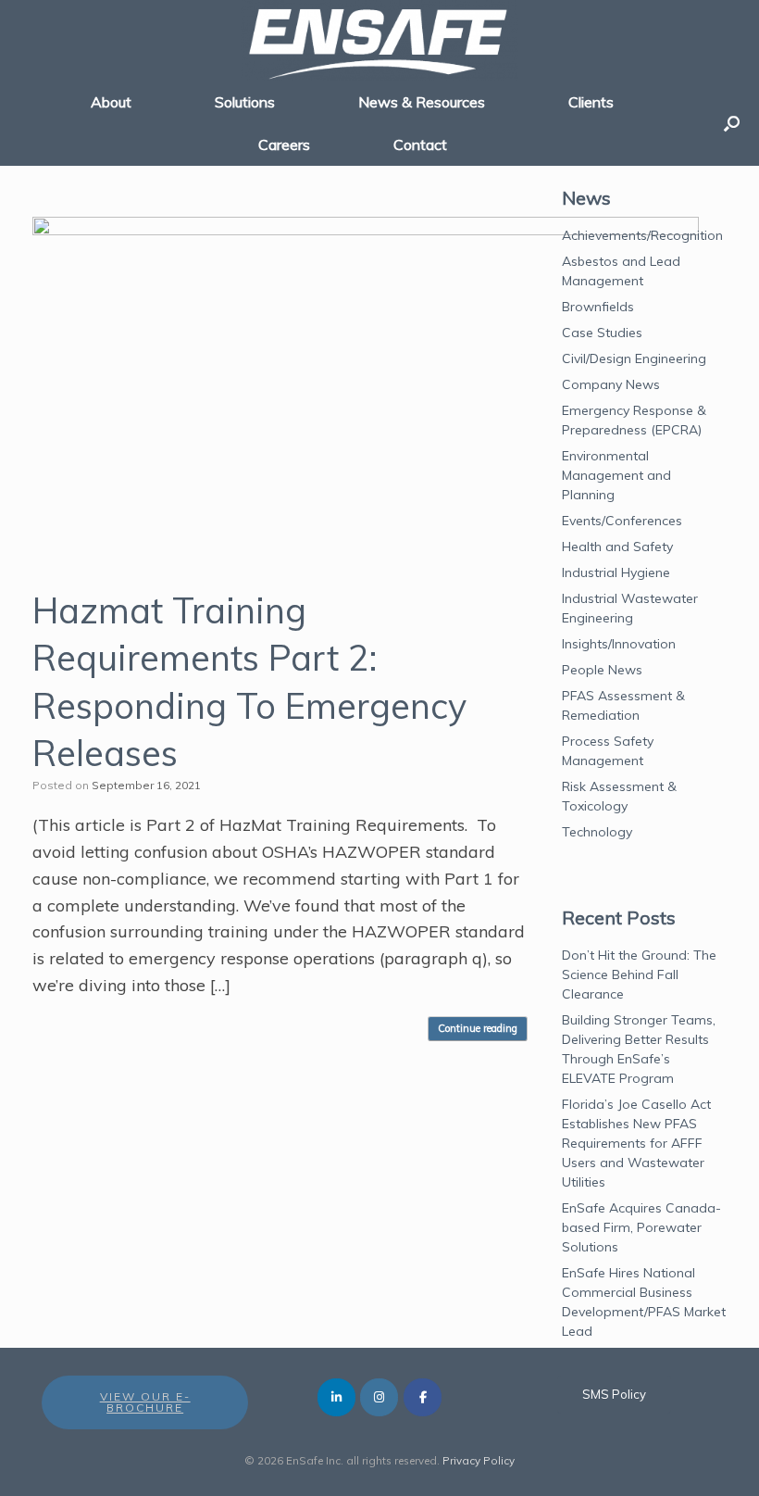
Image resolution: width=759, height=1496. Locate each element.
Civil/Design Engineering (634, 358)
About (111, 102)
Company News (611, 384)
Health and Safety (617, 546)
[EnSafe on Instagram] (379, 1397)
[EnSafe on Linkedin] (336, 1397)
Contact (420, 144)
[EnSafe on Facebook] (423, 1397)
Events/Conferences (622, 520)
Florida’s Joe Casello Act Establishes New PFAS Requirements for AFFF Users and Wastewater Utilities (636, 1143)
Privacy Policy (478, 1460)
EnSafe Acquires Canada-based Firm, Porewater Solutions (641, 1227)
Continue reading (477, 1028)
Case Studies (602, 332)
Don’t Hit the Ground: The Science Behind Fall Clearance (639, 974)
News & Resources (421, 102)
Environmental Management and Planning (616, 475)
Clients (591, 102)
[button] (731, 123)
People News (602, 669)
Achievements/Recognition (642, 235)
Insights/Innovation (619, 643)
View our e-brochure (145, 1401)
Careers (284, 144)
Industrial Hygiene (616, 572)
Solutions (245, 102)
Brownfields (598, 306)
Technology (597, 831)
